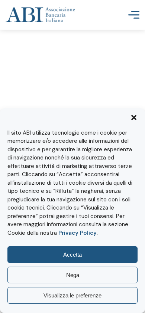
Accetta (72, 254)
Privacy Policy (77, 233)
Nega (72, 275)
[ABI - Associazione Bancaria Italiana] (40, 14)
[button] (134, 117)
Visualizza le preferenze (73, 295)
